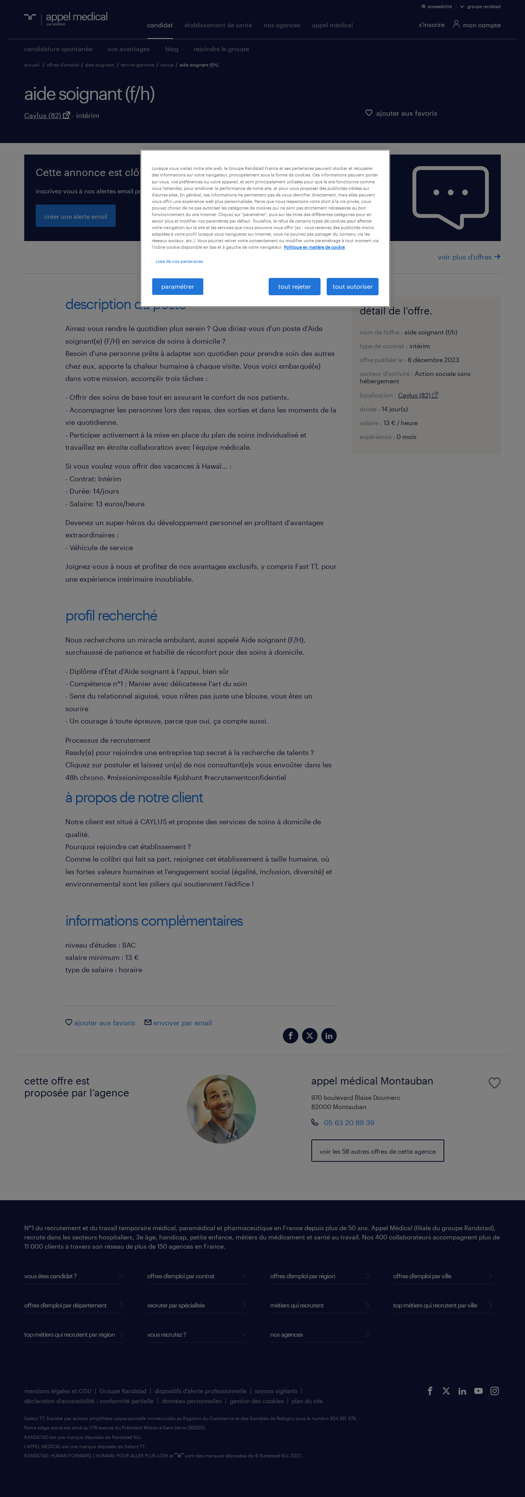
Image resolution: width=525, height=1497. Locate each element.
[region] (265, 228)
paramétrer (177, 286)
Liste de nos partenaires (179, 261)
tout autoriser (353, 286)
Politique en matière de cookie (314, 247)
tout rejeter (294, 286)
